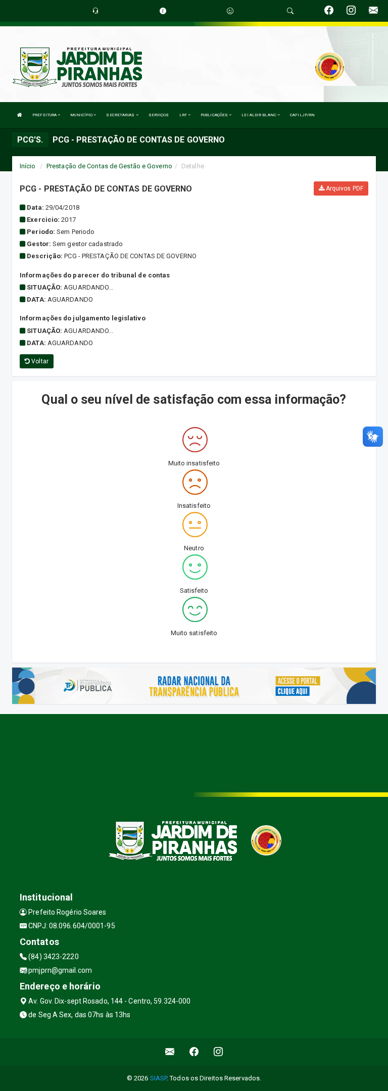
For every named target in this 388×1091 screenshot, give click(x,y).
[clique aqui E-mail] (170, 1052)
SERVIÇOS (159, 115)
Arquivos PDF (343, 188)
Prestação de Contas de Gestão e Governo (109, 166)
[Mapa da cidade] (194, 752)
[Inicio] (19, 115)
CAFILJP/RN (302, 115)
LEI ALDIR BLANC (259, 115)
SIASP (158, 1078)
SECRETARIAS (120, 115)
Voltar (39, 361)
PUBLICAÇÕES (215, 115)
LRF (183, 115)
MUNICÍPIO (81, 115)
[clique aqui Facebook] (194, 1052)
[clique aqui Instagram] (218, 1052)
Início (28, 166)
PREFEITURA (45, 115)
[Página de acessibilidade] (230, 11)
